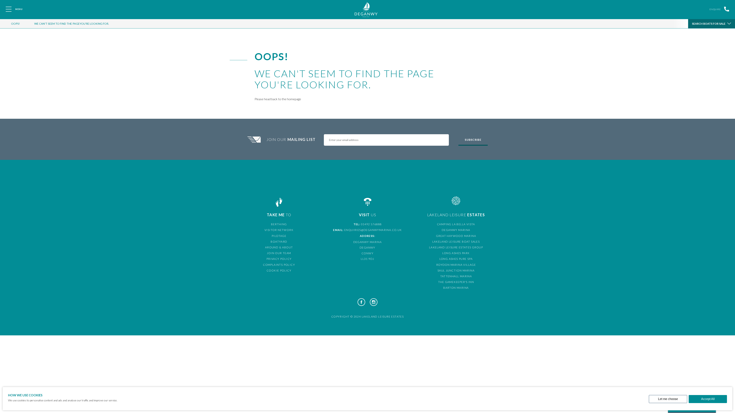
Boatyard (279, 241)
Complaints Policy (279, 264)
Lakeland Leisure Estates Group (456, 247)
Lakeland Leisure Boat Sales (456, 241)
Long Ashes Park (456, 253)
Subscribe (473, 139)
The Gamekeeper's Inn (456, 282)
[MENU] (8, 9)
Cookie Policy (279, 270)
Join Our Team (279, 253)
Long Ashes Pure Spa (456, 258)
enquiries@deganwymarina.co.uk (373, 230)
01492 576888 (371, 224)
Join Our (291, 139)
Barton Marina (456, 287)
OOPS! (15, 23)
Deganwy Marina (456, 230)
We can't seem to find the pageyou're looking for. (71, 23)
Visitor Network (279, 230)
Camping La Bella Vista (456, 224)
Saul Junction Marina (456, 270)
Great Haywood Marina (456, 235)
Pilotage (279, 235)
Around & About (279, 247)
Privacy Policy (279, 258)
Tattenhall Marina (456, 276)
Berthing (279, 224)
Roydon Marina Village (456, 264)
